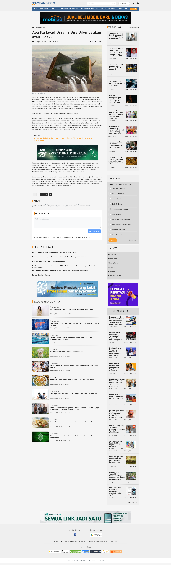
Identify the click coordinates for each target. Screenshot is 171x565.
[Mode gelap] (134, 3)
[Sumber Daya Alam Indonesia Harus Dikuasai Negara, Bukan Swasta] (131, 460)
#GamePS (111, 271)
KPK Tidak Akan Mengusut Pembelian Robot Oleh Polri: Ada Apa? (115, 491)
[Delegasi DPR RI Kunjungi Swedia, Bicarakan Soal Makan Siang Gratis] (40, 366)
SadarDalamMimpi (39, 206)
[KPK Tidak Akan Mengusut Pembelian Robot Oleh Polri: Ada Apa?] (131, 491)
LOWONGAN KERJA (97, 9)
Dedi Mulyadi (116, 214)
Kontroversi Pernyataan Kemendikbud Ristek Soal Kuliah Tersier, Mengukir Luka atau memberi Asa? (64, 267)
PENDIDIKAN (40, 27)
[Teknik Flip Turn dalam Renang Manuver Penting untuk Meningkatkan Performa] (40, 338)
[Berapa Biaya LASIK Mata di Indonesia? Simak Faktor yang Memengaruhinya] (131, 37)
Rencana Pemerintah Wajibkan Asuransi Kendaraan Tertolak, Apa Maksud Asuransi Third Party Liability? (74, 408)
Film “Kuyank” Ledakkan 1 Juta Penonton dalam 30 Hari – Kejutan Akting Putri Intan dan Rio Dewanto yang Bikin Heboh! (116, 99)
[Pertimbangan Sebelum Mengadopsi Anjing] (40, 352)
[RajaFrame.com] (65, 551)
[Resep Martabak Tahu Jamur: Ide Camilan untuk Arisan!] (40, 423)
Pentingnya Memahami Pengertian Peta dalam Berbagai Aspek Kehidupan (60, 270)
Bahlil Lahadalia (118, 194)
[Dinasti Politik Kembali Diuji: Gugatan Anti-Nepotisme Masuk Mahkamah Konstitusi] (131, 367)
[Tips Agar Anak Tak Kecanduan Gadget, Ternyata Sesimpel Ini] (40, 395)
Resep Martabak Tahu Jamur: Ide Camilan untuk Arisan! (71, 422)
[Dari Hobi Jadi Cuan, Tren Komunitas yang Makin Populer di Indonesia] (131, 68)
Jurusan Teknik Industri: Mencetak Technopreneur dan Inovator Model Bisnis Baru (115, 114)
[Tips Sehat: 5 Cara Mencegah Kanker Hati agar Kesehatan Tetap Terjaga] (40, 324)
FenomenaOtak (84, 206)
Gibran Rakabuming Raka (121, 219)
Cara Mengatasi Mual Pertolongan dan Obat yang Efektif (72, 309)
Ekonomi (55, 349)
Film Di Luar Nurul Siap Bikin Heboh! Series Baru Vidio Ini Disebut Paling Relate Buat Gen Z (116, 130)
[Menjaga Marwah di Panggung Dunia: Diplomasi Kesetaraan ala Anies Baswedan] (131, 351)
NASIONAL (55, 363)
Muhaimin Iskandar (118, 199)
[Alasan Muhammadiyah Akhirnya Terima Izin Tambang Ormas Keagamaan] (40, 437)
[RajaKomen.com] (75, 551)
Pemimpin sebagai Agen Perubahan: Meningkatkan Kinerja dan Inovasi (59, 257)
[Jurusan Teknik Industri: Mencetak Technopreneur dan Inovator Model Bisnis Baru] (131, 114)
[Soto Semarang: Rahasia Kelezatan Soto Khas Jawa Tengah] (40, 381)
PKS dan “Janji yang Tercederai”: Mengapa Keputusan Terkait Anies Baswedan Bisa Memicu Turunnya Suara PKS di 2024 (117, 429)
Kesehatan (55, 307)
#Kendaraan (112, 259)
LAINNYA (133, 9)
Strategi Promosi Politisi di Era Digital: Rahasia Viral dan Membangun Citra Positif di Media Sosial (116, 444)
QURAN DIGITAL (110, 9)
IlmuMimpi (61, 206)
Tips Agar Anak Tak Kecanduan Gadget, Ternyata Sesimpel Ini (73, 394)
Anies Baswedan (118, 235)
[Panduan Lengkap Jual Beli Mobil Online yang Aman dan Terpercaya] (131, 145)
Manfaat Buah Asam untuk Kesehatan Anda (48, 261)
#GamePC (111, 267)
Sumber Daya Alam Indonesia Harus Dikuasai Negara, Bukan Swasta (116, 459)
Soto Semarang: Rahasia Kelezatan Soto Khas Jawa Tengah (73, 380)
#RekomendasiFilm (115, 276)
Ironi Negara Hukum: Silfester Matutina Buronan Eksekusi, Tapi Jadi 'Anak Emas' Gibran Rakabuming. (117, 382)
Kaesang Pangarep (118, 189)
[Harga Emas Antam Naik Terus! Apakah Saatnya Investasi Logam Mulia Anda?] (131, 161)
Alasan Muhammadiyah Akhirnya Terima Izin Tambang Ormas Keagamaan (73, 437)
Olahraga (55, 335)
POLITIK (87, 9)
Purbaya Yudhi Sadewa (120, 209)
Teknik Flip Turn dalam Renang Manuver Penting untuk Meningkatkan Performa (71, 338)
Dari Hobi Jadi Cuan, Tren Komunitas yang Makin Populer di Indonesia (116, 67)
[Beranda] (138, 3)
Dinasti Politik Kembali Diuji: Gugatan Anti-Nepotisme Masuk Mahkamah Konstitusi (116, 367)
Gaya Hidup (55, 391)
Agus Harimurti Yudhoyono (121, 225)
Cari (114, 3)
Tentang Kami (58, 541)
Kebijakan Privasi (101, 541)
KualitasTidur (71, 206)
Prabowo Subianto (118, 230)
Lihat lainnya (134, 27)
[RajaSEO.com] (106, 551)
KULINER (72, 9)
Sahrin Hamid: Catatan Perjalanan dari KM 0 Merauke (116, 396)
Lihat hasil (133, 240)
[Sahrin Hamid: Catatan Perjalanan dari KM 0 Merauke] (131, 398)
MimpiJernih (52, 206)
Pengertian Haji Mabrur (41, 275)
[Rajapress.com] (95, 551)
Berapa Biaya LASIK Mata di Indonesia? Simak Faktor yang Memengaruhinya (115, 36)
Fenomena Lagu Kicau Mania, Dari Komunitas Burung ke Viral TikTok (116, 82)
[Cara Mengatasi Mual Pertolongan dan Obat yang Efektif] (40, 310)
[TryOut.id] (116, 551)
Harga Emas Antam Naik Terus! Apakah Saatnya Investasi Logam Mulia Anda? (115, 160)
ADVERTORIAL (45, 9)
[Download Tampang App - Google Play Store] (96, 535)
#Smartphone (113, 263)
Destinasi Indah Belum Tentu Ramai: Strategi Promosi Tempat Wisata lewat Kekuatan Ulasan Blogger (116, 320)
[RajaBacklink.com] (55, 551)
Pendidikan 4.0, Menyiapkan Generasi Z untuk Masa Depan (54, 252)
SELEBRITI (79, 9)
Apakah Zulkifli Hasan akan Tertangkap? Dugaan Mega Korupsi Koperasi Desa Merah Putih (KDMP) (116, 336)
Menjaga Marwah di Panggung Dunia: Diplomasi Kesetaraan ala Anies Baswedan (116, 351)
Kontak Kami (113, 541)
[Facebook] (75, 534)
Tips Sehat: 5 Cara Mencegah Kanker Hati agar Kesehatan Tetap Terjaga (74, 324)
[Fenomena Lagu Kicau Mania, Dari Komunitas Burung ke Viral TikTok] (131, 83)
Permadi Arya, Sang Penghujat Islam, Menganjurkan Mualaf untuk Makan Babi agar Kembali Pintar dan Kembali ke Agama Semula (116, 413)
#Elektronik (112, 254)
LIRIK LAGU (55, 9)
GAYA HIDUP (64, 9)
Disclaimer (91, 541)
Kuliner (54, 377)
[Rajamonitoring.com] (85, 551)
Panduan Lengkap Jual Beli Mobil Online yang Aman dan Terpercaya (115, 144)
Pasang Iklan (82, 541)
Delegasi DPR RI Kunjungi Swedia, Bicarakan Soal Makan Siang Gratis (74, 366)
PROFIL (36, 9)
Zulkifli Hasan (117, 204)
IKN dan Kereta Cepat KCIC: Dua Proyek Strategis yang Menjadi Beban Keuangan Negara (117, 475)
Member (124, 3)
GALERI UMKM (122, 9)
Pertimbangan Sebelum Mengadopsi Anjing (66, 351)
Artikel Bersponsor (71, 541)
